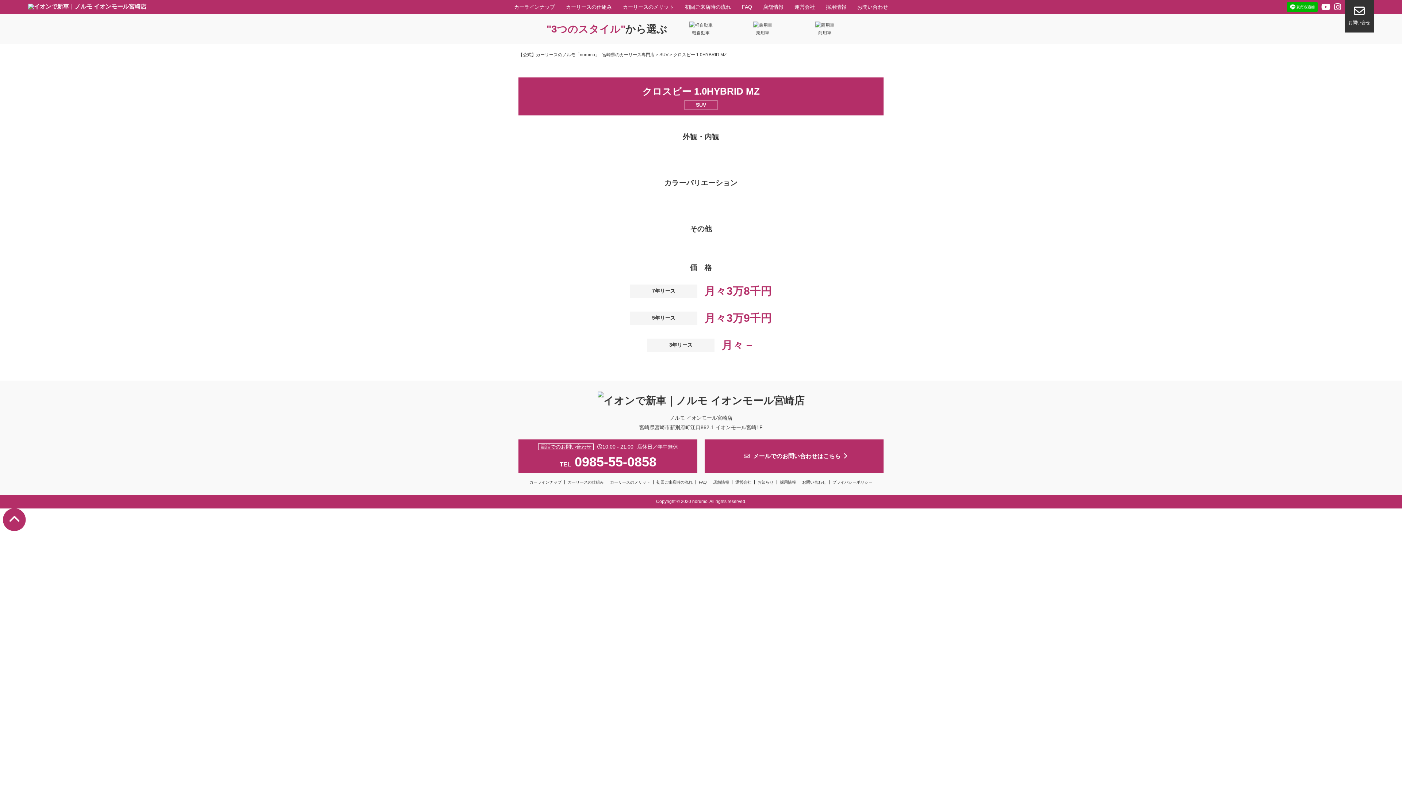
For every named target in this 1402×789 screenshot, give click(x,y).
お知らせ (766, 482)
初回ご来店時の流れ (708, 7)
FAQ (747, 7)
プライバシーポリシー (852, 482)
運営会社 (804, 7)
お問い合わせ (872, 7)
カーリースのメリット (648, 7)
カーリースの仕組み (589, 7)
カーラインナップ (534, 7)
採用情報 (836, 7)
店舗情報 (773, 7)
